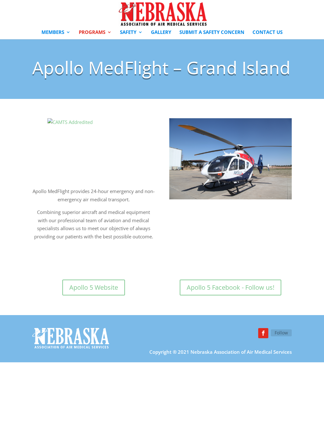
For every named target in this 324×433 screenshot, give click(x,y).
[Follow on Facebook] (263, 333)
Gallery (161, 32)
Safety (128, 32)
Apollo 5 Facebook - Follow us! (230, 287)
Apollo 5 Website (93, 287)
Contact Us (267, 32)
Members (52, 32)
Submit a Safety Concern (211, 32)
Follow (281, 333)
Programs (92, 32)
